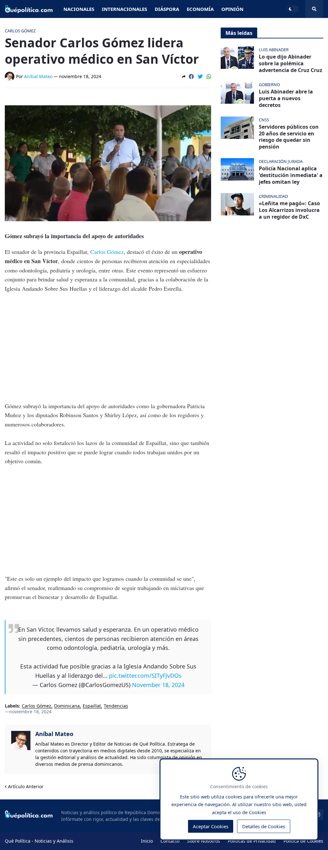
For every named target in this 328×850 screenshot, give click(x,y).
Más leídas (239, 32)
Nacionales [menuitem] (78, 9)
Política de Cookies (303, 841)
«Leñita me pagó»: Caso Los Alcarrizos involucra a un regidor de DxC (289, 210)
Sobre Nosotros (203, 841)
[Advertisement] (108, 347)
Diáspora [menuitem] (167, 9)
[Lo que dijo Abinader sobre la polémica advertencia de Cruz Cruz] (237, 57)
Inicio (147, 841)
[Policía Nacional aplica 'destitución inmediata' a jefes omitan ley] (237, 169)
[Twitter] (200, 76)
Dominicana (67, 706)
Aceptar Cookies (210, 826)
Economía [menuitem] (200, 9)
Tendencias (116, 706)
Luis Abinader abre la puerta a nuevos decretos (286, 98)
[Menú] (314, 9)
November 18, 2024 (158, 685)
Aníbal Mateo (54, 734)
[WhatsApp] (209, 76)
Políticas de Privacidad (252, 841)
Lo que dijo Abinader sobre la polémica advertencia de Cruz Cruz (290, 63)
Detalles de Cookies (263, 826)
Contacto (169, 841)
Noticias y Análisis (54, 841)
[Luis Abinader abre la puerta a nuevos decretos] (237, 92)
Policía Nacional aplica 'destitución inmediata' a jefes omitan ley (291, 175)
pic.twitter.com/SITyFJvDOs (145, 675)
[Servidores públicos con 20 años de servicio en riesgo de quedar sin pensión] (237, 128)
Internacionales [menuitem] (124, 9)
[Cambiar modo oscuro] (293, 8)
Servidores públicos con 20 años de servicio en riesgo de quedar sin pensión (289, 137)
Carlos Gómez (107, 251)
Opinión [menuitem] (232, 9)
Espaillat (92, 706)
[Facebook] (191, 76)
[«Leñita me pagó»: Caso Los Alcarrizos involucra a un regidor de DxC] (237, 204)
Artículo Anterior (26, 786)
